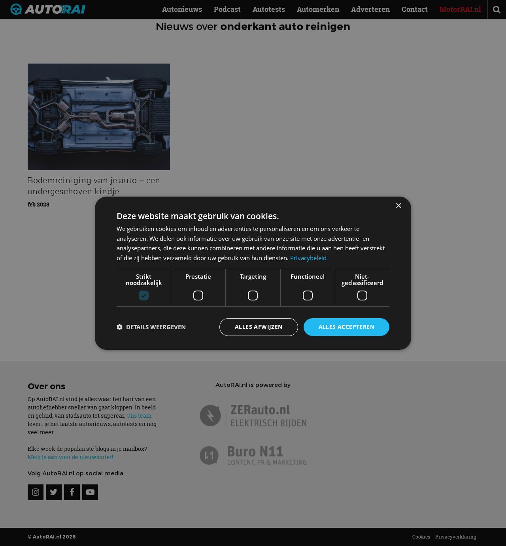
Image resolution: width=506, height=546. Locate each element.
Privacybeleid (308, 258)
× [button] (398, 205)
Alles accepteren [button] (346, 326)
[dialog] (253, 272)
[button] (151, 327)
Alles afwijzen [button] (259, 326)
